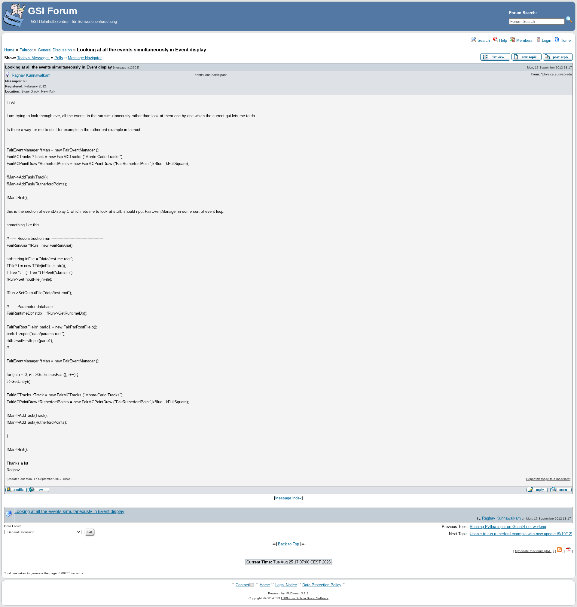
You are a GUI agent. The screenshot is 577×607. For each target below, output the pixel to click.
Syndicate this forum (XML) (533, 551)
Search (483, 40)
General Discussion (55, 50)
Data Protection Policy (321, 585)
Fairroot (26, 50)
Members (524, 40)
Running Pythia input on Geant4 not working (508, 526)
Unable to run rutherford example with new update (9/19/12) (521, 534)
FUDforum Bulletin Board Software (304, 598)
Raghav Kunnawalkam (31, 75)
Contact (242, 585)
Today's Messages (33, 58)
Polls (58, 58)
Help (502, 40)
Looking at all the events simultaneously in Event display (58, 67)
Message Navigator (85, 58)
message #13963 (126, 67)
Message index (288, 498)
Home (565, 40)
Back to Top (288, 544)
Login (546, 40)
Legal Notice (286, 585)
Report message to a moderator (548, 478)
